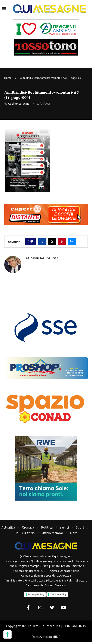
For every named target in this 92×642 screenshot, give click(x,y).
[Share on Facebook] (42, 241)
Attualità (8, 527)
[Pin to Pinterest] (62, 241)
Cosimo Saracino (19, 103)
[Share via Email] (72, 241)
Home (7, 78)
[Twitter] (52, 607)
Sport (80, 527)
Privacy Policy (36, 594)
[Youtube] (63, 607)
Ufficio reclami (52, 533)
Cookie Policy (58, 594)
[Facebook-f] (28, 607)
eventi (64, 527)
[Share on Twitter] (52, 241)
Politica (47, 527)
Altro (73, 533)
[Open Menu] (4, 9)
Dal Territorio (25, 533)
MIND (56, 636)
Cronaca (28, 527)
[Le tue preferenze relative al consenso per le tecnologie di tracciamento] (7, 634)
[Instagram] (40, 607)
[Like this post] (31, 241)
